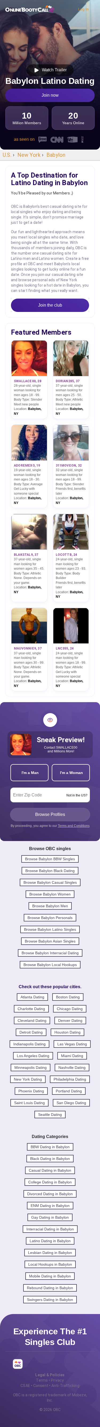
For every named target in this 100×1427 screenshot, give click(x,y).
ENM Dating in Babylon (50, 1205)
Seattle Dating (50, 1114)
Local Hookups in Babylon (50, 1264)
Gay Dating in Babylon (50, 1217)
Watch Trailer (53, 70)
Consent (40, 1385)
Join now (50, 95)
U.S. (7, 155)
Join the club (50, 305)
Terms (42, 1380)
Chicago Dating (70, 1009)
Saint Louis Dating (29, 1103)
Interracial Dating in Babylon (50, 1229)
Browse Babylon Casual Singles (50, 882)
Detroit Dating (31, 1032)
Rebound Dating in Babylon (50, 1288)
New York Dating (28, 1079)
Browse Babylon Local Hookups (50, 965)
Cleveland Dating (32, 1020)
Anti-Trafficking (65, 1385)
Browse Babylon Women (50, 894)
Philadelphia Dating (70, 1079)
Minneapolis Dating (30, 1067)
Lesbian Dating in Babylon (50, 1252)
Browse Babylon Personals (50, 918)
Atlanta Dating (32, 997)
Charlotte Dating (31, 1009)
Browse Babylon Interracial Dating (50, 953)
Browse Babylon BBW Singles (50, 859)
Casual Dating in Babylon (50, 1170)
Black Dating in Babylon (50, 1158)
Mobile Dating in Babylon (50, 1276)
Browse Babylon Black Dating (50, 871)
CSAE (25, 1385)
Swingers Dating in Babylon (50, 1299)
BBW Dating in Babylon (50, 1147)
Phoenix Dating (31, 1091)
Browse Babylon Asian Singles (50, 941)
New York (29, 155)
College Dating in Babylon (50, 1182)
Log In (83, 9)
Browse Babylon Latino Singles (50, 929)
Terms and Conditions (74, 826)
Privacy (57, 1380)
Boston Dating (68, 997)
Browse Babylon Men (50, 906)
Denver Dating (70, 1020)
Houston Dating (67, 1032)
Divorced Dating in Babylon (50, 1194)
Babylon (55, 155)
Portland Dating (69, 1091)
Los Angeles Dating (33, 1056)
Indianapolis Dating (29, 1044)
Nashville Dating (72, 1067)
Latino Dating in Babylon (50, 1241)
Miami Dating (72, 1056)
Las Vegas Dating (72, 1044)
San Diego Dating (71, 1103)
